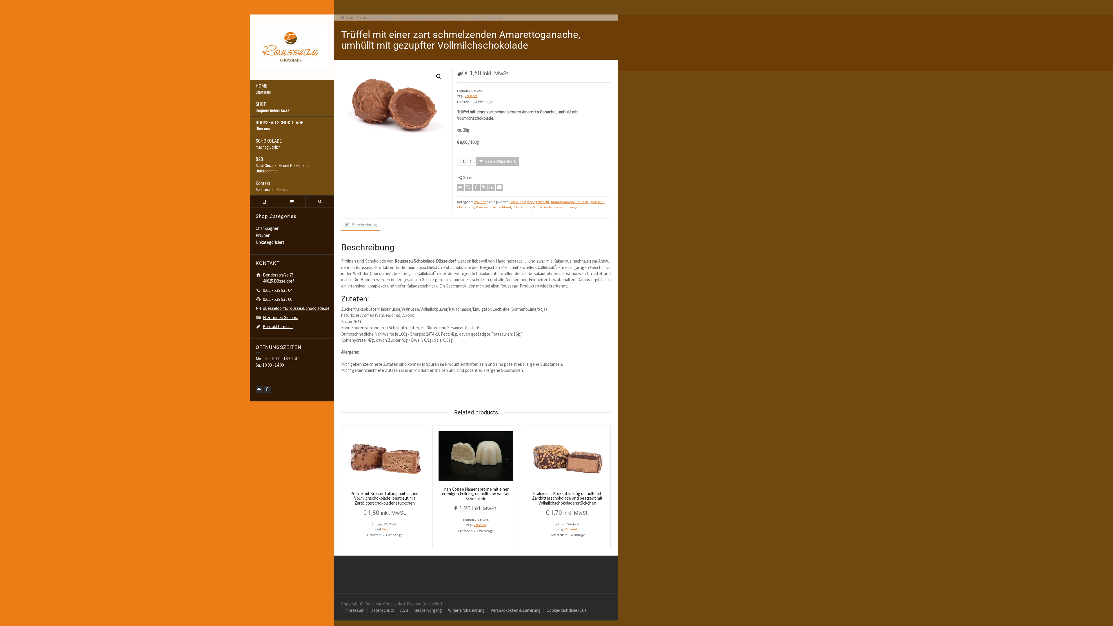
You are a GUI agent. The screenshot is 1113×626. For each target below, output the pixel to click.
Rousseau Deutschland (493, 207)
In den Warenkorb (499, 161)
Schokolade (522, 207)
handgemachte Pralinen (569, 202)
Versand (471, 96)
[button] (439, 76)
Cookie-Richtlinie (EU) (566, 610)
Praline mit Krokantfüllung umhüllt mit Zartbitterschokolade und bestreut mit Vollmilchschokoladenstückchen (567, 498)
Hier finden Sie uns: (280, 317)
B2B (283, 164)
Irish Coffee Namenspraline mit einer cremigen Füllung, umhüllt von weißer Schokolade (476, 493)
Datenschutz (382, 610)
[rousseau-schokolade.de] (292, 46)
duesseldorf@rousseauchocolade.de (296, 308)
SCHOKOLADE (269, 144)
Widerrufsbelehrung (466, 610)
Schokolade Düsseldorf (550, 207)
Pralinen (263, 235)
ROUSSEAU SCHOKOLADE (279, 125)
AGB (404, 610)
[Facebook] (267, 389)
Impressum (354, 610)
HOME (263, 88)
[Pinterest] (484, 187)
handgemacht (538, 202)
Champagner (267, 228)
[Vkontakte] (499, 187)
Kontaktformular (278, 326)
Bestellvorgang (428, 610)
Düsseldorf (517, 202)
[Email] (259, 389)
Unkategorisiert (270, 242)
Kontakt (272, 186)
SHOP (274, 107)
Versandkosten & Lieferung (516, 610)
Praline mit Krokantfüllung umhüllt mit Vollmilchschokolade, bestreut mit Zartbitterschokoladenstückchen (384, 498)
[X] (468, 187)
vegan (575, 207)
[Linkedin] (491, 187)
